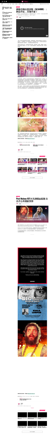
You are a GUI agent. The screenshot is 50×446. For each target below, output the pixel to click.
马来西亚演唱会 (37, 384)
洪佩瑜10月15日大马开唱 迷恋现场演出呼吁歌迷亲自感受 (7, 25)
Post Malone (27, 384)
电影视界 (5, 27)
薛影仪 (29, 142)
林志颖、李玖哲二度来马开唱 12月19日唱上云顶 (7, 19)
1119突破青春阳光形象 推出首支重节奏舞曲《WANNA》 (7, 31)
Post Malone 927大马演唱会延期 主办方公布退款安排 (7, 13)
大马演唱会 (31, 384)
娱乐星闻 (3, 6)
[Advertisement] (32, 96)
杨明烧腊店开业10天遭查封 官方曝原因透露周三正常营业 (7, 35)
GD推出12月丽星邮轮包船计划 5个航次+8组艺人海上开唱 (7, 16)
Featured (24, 142)
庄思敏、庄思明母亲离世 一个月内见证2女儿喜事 (7, 22)
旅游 (6, 14)
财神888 (32, 142)
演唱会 (34, 384)
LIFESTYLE (3, 14)
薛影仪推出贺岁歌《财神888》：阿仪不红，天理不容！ (7, 8)
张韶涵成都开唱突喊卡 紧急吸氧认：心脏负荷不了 (7, 38)
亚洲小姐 (27, 142)
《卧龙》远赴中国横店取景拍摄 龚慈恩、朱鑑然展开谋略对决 (7, 28)
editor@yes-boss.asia (31, 138)
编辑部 (20, 17)
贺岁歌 (34, 142)
